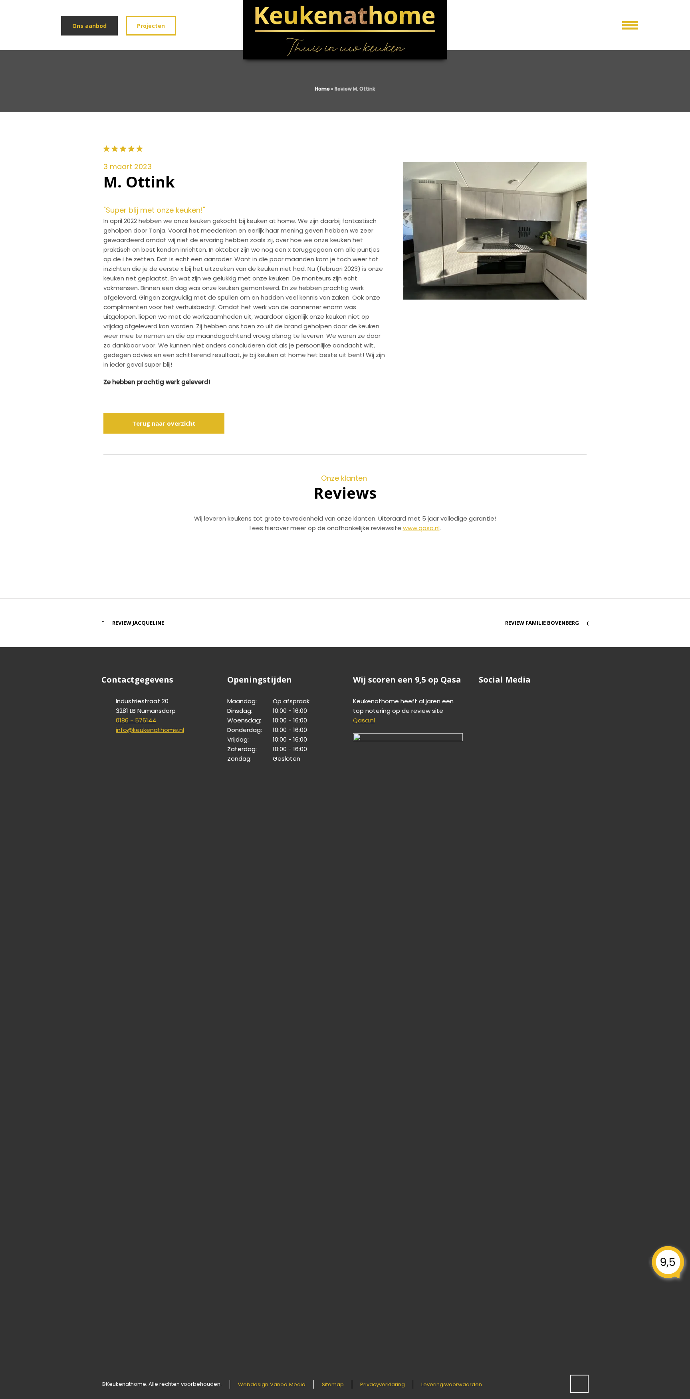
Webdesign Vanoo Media (271, 1384)
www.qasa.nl (421, 528)
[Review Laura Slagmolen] (179, 563)
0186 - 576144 (136, 720)
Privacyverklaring (382, 1384)
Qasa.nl (364, 720)
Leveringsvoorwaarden (451, 1384)
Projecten (151, 26)
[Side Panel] (624, 24)
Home (322, 88)
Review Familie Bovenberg (542, 622)
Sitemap (333, 1384)
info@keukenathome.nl (150, 730)
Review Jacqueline (138, 622)
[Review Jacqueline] (510, 563)
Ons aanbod (89, 26)
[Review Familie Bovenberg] (344, 563)
